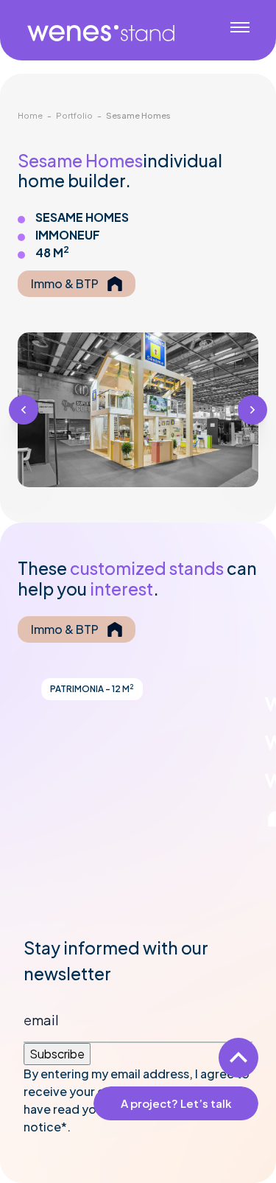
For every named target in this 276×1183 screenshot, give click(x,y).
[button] (23, 410)
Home (30, 115)
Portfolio (74, 115)
